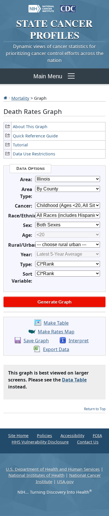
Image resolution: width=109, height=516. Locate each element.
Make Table (56, 323)
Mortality (20, 98)
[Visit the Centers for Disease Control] (68, 6)
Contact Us (88, 442)
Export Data (56, 349)
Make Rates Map (56, 331)
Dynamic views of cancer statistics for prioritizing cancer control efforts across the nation (54, 53)
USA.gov (65, 481)
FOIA (97, 435)
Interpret (79, 340)
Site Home (18, 435)
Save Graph (36, 340)
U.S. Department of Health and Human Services (53, 469)
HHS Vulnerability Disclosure (40, 442)
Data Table (74, 380)
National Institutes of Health (36, 475)
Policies (44, 435)
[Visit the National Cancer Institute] (41, 6)
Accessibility (72, 435)
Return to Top (95, 408)
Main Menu (47, 76)
